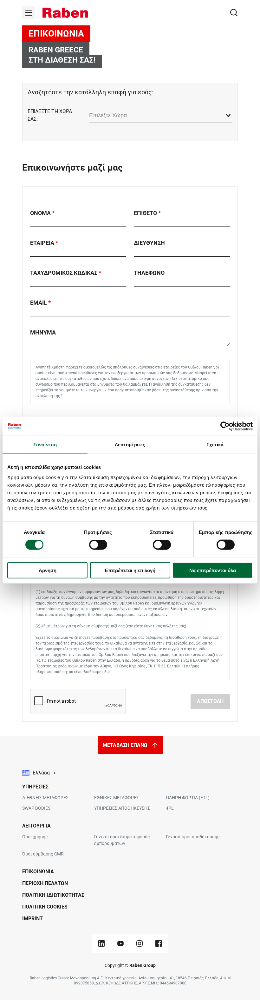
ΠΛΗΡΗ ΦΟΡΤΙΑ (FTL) (188, 797)
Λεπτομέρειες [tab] (130, 444)
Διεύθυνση (149, 243)
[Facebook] (158, 943)
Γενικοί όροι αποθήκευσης (193, 836)
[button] (65, 13)
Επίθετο (146, 213)
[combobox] (160, 115)
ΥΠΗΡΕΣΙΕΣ (35, 787)
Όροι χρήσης (35, 836)
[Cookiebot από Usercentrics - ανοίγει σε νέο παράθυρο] (225, 426)
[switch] (98, 545)
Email (39, 302)
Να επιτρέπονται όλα (212, 570)
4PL (170, 808)
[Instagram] (139, 943)
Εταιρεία (42, 243)
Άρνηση (47, 570)
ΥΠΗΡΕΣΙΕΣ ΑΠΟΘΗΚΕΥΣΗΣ (122, 808)
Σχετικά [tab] (215, 444)
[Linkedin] (101, 943)
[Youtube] (120, 943)
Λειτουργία (36, 826)
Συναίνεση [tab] (45, 444)
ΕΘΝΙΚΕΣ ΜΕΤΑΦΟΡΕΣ (116, 797)
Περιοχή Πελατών (45, 883)
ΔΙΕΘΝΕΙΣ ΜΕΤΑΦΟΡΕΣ (45, 797)
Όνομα (41, 213)
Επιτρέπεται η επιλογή (130, 570)
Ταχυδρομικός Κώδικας (64, 272)
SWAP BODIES (36, 808)
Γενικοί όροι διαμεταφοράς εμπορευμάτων (122, 840)
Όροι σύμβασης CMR (43, 853)
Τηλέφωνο (149, 272)
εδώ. (106, 672)
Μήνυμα (43, 332)
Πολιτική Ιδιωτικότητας (53, 895)
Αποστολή (210, 701)
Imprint (32, 919)
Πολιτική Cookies (45, 907)
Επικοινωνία (38, 871)
